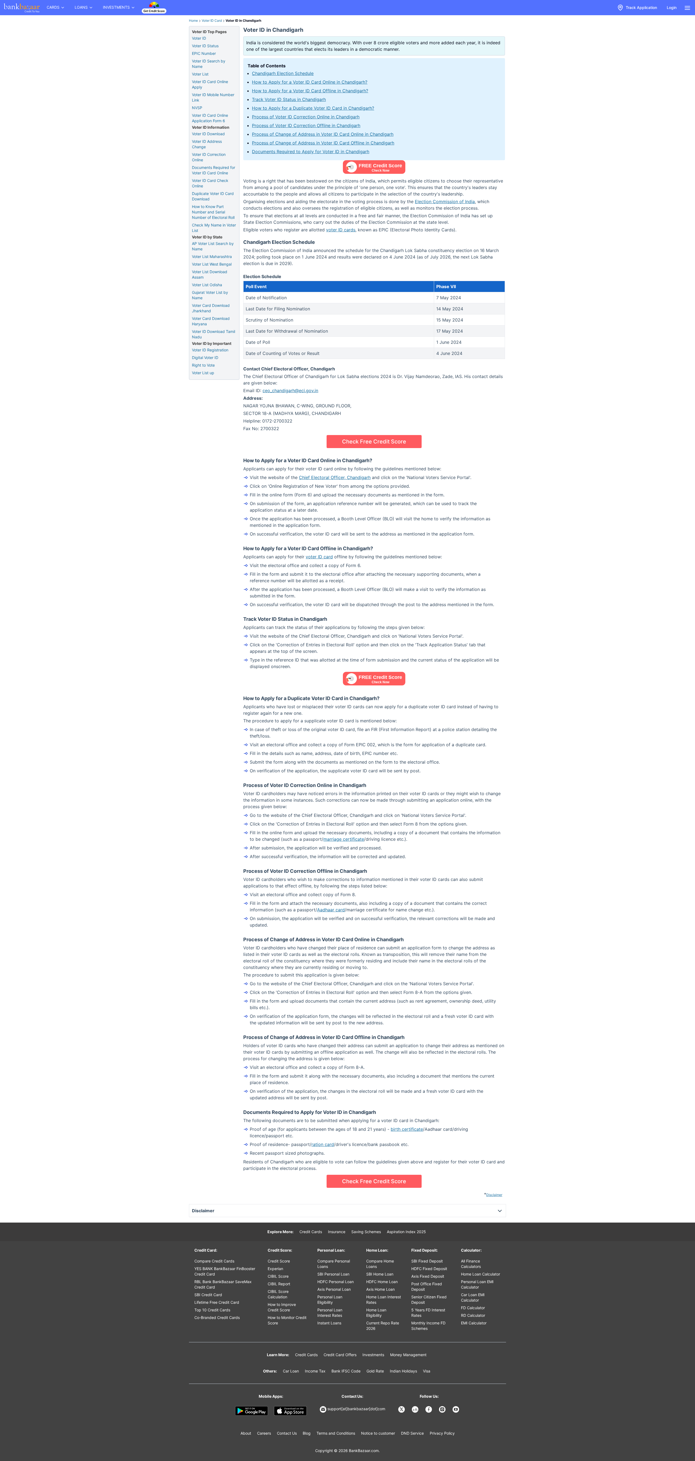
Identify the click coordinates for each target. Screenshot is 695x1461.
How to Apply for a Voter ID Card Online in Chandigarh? (309, 82)
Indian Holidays (403, 1371)
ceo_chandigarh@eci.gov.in (290, 390)
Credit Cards (310, 1231)
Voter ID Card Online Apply (210, 84)
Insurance (336, 1231)
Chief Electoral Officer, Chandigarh (335, 477)
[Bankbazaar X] (402, 1409)
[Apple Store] (290, 1411)
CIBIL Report (279, 1283)
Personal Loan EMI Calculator (477, 1284)
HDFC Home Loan (382, 1281)
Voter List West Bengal (212, 264)
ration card (322, 1144)
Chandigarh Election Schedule (283, 73)
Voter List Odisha (207, 284)
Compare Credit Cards (214, 1261)
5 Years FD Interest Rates (428, 1313)
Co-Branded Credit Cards (217, 1317)
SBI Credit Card (208, 1294)
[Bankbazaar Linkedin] (415, 1409)
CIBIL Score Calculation (278, 1294)
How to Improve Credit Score (282, 1307)
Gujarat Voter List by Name (210, 295)
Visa (426, 1371)
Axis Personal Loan (334, 1289)
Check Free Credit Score (374, 441)
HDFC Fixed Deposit (429, 1268)
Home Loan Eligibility (376, 1313)
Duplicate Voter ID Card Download (213, 196)
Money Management (408, 1354)
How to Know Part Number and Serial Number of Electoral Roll (213, 212)
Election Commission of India (445, 201)
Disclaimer (494, 1195)
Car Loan (291, 1371)
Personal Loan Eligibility (329, 1300)
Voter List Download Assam (209, 274)
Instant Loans (329, 1323)
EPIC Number (204, 53)
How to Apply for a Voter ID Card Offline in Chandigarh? (310, 90)
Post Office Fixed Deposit (426, 1286)
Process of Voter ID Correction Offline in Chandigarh (306, 125)
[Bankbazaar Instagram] (443, 1409)
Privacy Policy (442, 1433)
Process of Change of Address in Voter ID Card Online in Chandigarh (322, 134)
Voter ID (199, 38)
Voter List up (203, 372)
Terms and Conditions (336, 1433)
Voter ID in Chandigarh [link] (243, 20)
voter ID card (319, 556)
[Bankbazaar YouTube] (456, 1409)
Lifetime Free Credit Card (216, 1302)
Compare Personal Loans (333, 1264)
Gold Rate (375, 1371)
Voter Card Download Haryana (211, 321)
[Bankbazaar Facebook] (429, 1409)
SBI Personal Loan (333, 1274)
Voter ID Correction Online (209, 157)
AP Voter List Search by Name (213, 246)
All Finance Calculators (471, 1264)
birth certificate (407, 1129)
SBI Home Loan (379, 1274)
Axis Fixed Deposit (427, 1276)
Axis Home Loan (380, 1289)
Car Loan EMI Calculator (473, 1297)
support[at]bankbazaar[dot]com (356, 1408)
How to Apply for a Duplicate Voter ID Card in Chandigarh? (313, 108)
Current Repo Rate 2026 (382, 1326)
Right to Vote (203, 365)
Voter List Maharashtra (212, 256)
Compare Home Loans (380, 1264)
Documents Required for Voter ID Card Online (213, 170)
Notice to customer (378, 1433)
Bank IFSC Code (346, 1371)
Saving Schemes (366, 1231)
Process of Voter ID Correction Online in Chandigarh (305, 116)
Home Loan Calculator (480, 1274)
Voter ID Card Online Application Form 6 (210, 118)
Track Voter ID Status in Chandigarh (289, 99)
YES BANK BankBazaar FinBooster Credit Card (224, 1271)
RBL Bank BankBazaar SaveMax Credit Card (223, 1284)
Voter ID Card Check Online (210, 183)
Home (193, 20)
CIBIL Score (278, 1276)
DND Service (412, 1433)
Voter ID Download (208, 133)
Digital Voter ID (205, 357)
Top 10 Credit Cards (212, 1310)
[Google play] (251, 1411)
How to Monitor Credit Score (287, 1320)
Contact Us (287, 1433)
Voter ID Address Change (207, 144)
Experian (275, 1268)
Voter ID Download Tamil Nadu (213, 334)
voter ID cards (340, 229)
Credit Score (279, 1261)
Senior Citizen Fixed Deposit (429, 1300)
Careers (264, 1433)
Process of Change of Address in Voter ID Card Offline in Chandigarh (323, 143)
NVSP (197, 107)
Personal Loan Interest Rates (329, 1313)
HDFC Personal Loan (335, 1281)
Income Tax (315, 1371)
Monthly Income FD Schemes (428, 1326)
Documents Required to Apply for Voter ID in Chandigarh (310, 151)
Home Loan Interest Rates (383, 1300)
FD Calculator (473, 1307)
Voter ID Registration (210, 350)
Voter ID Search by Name (208, 64)
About (246, 1433)
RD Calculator (473, 1315)
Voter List (200, 74)
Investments (373, 1354)
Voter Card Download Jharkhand (211, 308)
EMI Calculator (473, 1323)
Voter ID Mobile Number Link (213, 97)
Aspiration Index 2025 (406, 1231)
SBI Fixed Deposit (427, 1261)
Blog (307, 1433)
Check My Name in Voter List (214, 228)
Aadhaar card (331, 909)
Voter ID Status (205, 45)
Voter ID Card (212, 20)
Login (672, 7)
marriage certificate (343, 839)
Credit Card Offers (340, 1354)
